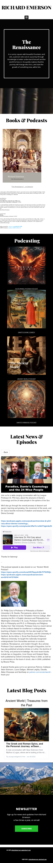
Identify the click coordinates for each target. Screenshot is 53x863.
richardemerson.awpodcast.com (21, 850)
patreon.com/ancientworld (39, 672)
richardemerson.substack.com (37, 859)
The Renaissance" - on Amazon (22, 187)
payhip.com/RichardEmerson (15, 227)
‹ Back (5, 452)
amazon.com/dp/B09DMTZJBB (15, 226)
